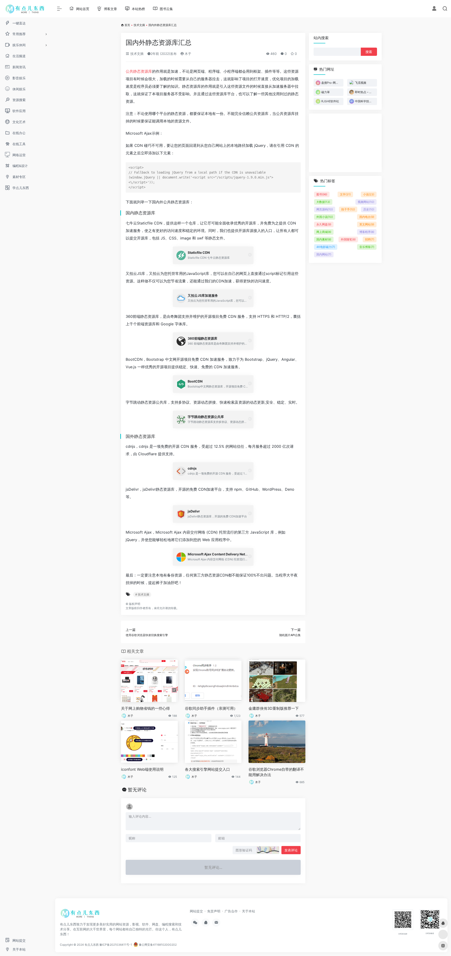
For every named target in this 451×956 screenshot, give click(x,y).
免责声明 (213, 911)
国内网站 (323, 254)
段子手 (348, 209)
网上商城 (323, 232)
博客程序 (366, 232)
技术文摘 (139, 25)
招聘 (369, 239)
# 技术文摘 (142, 594)
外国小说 (324, 217)
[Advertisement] (345, 143)
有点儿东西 (92, 944)
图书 (321, 194)
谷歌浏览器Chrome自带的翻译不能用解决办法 (276, 772)
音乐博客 (366, 247)
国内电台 (366, 217)
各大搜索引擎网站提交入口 (207, 769)
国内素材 (323, 239)
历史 (368, 209)
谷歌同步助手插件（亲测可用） (211, 708)
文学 (345, 194)
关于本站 (248, 911)
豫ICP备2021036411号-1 (115, 944)
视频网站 (366, 202)
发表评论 (291, 850)
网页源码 (324, 209)
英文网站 (366, 224)
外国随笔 (348, 239)
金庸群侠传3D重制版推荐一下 (274, 708)
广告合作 (231, 911)
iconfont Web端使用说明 (142, 769)
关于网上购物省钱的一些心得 (145, 708)
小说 (368, 194)
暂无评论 (137, 790)
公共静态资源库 (139, 71)
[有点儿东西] (81, 914)
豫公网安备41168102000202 (157, 944)
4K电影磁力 (325, 247)
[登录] (434, 9)
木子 (187, 54)
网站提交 (196, 911)
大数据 (323, 202)
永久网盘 (323, 224)
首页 (127, 25)
